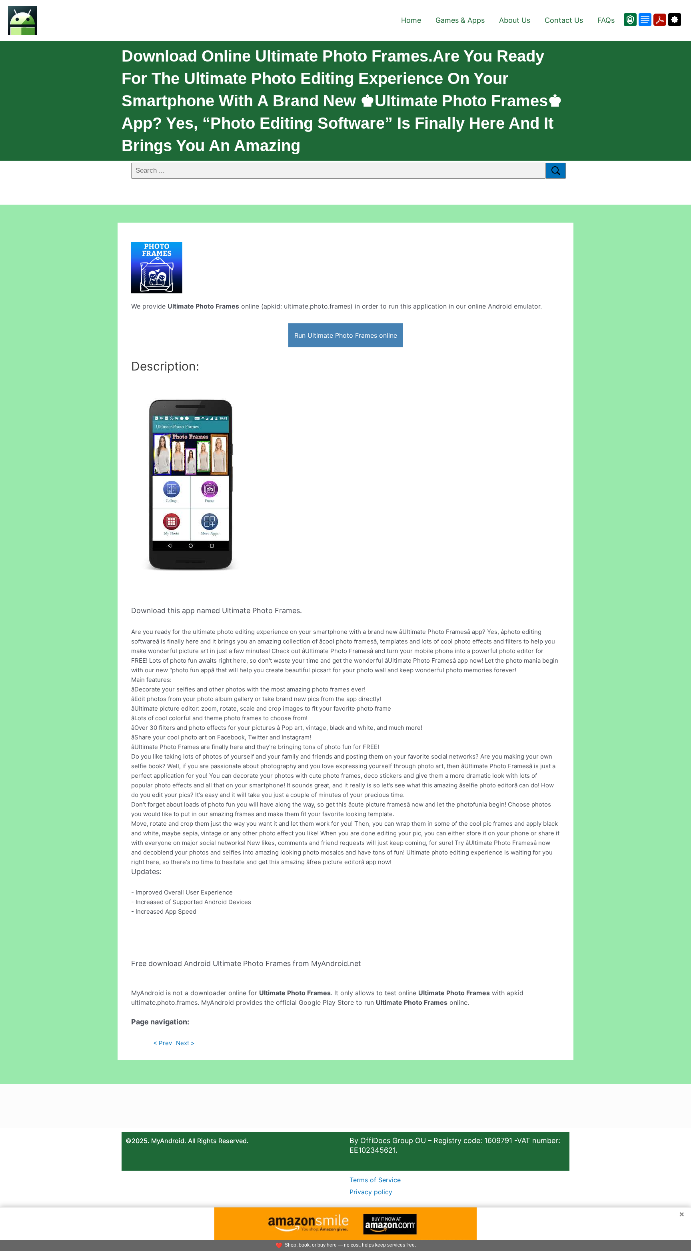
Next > (185, 1043)
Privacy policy (370, 1192)
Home (411, 20)
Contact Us (564, 20)
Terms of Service (375, 1180)
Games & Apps (460, 20)
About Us (514, 20)
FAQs (606, 20)
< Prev (162, 1043)
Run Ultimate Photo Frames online (345, 335)
